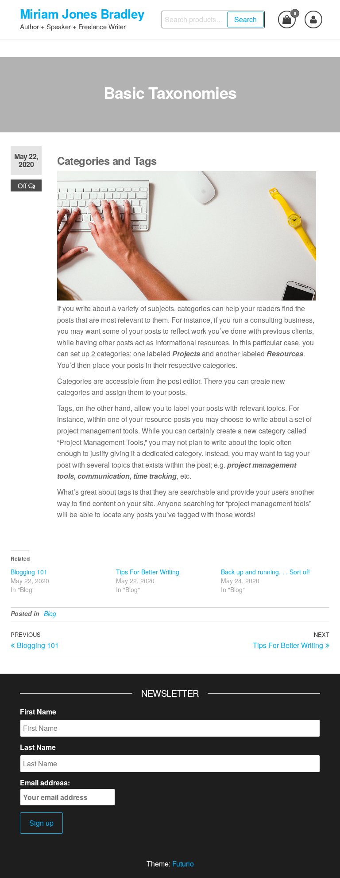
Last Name (38, 747)
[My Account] (313, 19)
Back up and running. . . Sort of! (265, 571)
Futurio (183, 863)
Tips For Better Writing (147, 571)
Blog (50, 613)
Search (245, 19)
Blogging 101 (29, 571)
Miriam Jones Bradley (82, 13)
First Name (38, 711)
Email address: (45, 782)
